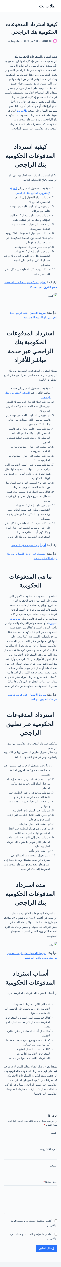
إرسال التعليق (46, 1248)
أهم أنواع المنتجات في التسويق (28, 545)
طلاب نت (47, 5)
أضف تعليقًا (50, 1182)
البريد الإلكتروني (48, 1149)
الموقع (53, 1165)
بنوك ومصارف (14, 41)
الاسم (54, 1132)
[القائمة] (6, 5)
